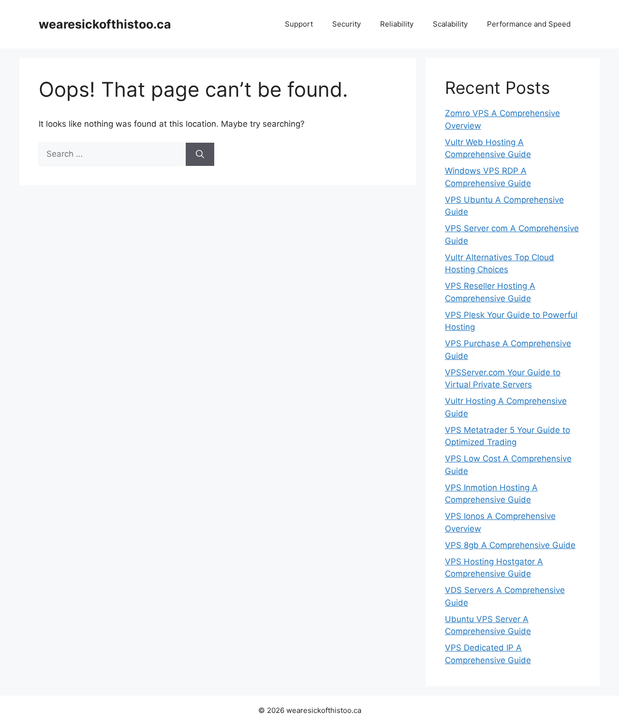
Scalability (450, 24)
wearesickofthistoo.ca (105, 24)
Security (346, 24)
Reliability (396, 24)
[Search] (200, 154)
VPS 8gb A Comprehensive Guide (510, 545)
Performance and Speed (529, 24)
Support (299, 24)
